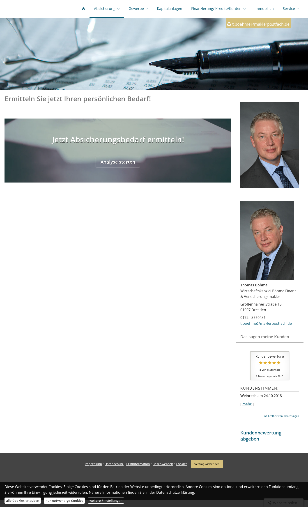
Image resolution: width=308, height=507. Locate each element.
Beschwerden (163, 464)
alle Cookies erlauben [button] (22, 500)
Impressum (93, 464)
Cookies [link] (181, 464)
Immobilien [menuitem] (264, 8)
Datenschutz (114, 464)
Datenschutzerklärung (175, 492)
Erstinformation (138, 464)
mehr (247, 404)
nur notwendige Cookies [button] (64, 500)
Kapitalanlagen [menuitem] (169, 8)
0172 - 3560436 (253, 317)
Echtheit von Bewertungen (283, 416)
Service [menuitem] (289, 8)
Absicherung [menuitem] (104, 8)
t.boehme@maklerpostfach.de (261, 24)
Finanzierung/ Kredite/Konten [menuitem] (216, 8)
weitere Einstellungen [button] (106, 500)
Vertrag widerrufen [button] (207, 464)
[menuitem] (83, 9)
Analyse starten (118, 162)
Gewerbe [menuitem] (136, 8)
